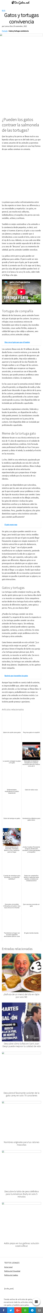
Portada (4, 31)
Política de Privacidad (12, 1271)
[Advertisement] (21, 91)
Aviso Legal (8, 1267)
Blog (3, 10)
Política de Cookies (11, 1275)
